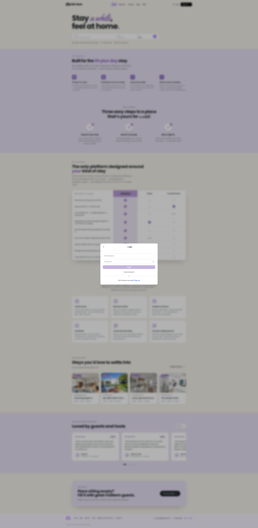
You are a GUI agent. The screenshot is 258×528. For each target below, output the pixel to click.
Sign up (137, 280)
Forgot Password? (129, 272)
